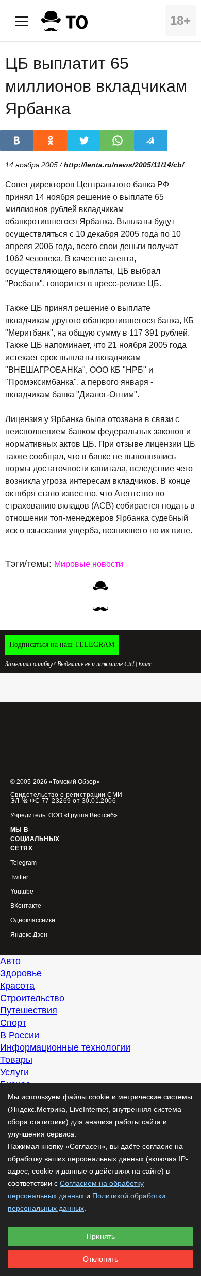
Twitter (19, 877)
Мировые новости (88, 564)
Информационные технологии (65, 1047)
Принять (101, 1236)
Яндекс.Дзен (28, 935)
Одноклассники (32, 920)
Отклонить (100, 1259)
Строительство (32, 998)
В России (19, 1035)
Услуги (14, 1072)
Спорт (13, 1023)
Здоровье (21, 973)
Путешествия (28, 1010)
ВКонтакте (25, 906)
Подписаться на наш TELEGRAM (61, 645)
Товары (16, 1060)
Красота (17, 986)
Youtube (22, 891)
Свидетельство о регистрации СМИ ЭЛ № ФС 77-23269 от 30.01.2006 (66, 798)
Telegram (23, 863)
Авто (10, 961)
